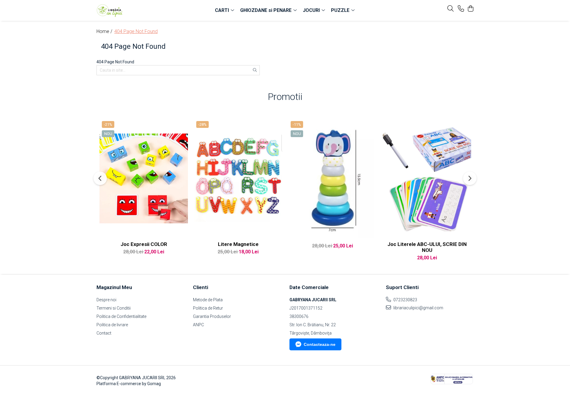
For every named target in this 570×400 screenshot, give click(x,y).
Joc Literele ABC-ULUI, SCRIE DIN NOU (427, 247)
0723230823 (404, 299)
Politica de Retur (208, 308)
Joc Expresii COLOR (144, 244)
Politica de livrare (112, 324)
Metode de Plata (208, 299)
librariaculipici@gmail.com (417, 307)
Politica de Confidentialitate (121, 316)
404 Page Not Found (136, 31)
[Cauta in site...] (450, 8)
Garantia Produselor (212, 316)
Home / (104, 31)
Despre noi (106, 299)
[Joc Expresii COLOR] (143, 178)
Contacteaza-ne (319, 344)
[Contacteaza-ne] (461, 8)
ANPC (198, 324)
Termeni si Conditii (113, 308)
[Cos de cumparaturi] (470, 8)
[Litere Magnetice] (238, 178)
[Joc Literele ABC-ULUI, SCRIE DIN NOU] (427, 178)
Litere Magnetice (238, 244)
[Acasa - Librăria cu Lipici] (130, 10)
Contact (103, 333)
